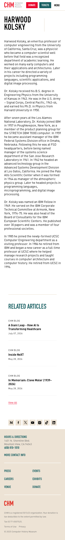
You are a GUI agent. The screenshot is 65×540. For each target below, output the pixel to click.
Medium (11, 422)
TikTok (47, 422)
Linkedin (54, 422)
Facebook (18, 422)
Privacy (22, 526)
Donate (32, 5)
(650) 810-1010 (11, 448)
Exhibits (37, 479)
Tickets (45, 5)
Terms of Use (10, 526)
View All (12, 402)
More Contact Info (15, 455)
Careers (9, 479)
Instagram (39, 422)
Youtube (33, 422)
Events (36, 471)
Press (7, 471)
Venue (7, 487)
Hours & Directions (15, 437)
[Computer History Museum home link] (13, 4)
